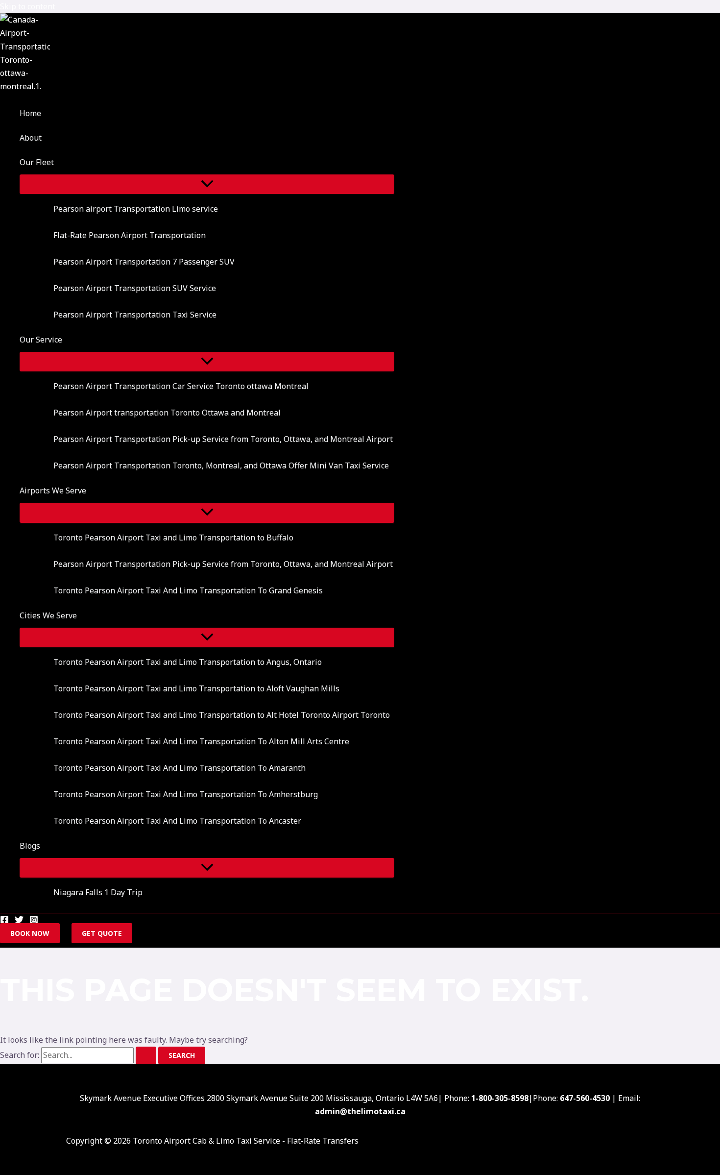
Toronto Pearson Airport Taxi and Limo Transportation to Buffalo (173, 537)
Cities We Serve (48, 615)
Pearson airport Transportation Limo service (135, 208)
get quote (102, 933)
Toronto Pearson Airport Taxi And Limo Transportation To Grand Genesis (188, 590)
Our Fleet (37, 162)
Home (30, 113)
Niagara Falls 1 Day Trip (98, 892)
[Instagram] (33, 921)
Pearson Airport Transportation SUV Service (134, 288)
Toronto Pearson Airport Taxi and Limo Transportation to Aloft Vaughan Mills (196, 688)
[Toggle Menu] (207, 184)
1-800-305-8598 (499, 1098)
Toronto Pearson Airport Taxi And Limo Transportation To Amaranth (179, 767)
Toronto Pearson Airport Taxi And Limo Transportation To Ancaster (177, 820)
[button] (60, 162)
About (31, 137)
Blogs (30, 845)
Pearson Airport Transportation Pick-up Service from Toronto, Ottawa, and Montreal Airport (223, 439)
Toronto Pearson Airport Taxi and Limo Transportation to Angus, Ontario (187, 662)
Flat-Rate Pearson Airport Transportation (129, 235)
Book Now (29, 933)
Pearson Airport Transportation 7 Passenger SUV (144, 261)
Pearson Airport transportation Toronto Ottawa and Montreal (167, 412)
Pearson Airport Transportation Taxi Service (134, 314)
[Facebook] (4, 921)
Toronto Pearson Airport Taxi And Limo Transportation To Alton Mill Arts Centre (201, 741)
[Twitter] (19, 921)
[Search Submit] (146, 1055)
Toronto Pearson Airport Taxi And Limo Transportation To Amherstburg (185, 794)
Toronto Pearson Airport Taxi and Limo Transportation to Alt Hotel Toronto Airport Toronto (221, 715)
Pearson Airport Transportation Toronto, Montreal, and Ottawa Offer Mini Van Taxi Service (221, 465)
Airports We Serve (53, 490)
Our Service (41, 339)
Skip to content (27, 6)
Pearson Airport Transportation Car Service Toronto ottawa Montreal (181, 386)
